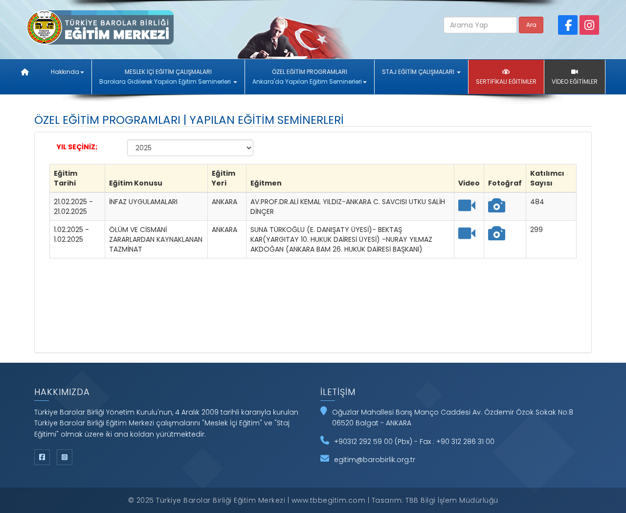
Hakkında (65, 72)
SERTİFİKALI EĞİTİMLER (506, 81)
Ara (531, 25)
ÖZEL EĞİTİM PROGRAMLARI (307, 77)
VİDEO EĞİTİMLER (575, 81)
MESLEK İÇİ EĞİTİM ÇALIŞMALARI (165, 77)
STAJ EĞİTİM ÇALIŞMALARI (419, 72)
